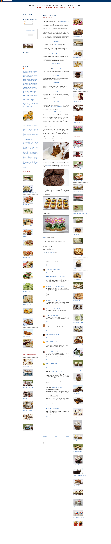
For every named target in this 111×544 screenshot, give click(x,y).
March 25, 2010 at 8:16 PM (54, 341)
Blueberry (32, 126)
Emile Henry (36, 141)
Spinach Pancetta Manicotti (28, 161)
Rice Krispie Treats (35, 157)
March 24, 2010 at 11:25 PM (55, 269)
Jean (47, 260)
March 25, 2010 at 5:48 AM (59, 300)
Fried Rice (36, 143)
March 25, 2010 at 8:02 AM (54, 315)
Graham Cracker (35, 144)
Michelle (47, 315)
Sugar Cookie (35, 161)
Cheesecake (25, 131)
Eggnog (25, 141)
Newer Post (45, 436)
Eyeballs (32, 142)
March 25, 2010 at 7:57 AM (55, 308)
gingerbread (29, 144)
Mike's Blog (56, 91)
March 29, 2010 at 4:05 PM (53, 351)
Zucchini (24, 167)
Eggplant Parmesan (30, 141)
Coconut (35, 135)
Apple (28, 125)
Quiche (30, 156)
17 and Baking (56, 82)
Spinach (36, 159)
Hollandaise (27, 147)
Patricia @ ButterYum (50, 286)
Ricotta (26, 158)
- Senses (56, 63)
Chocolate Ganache (35, 134)
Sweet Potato (27, 162)
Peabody (47, 269)
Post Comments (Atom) (52, 439)
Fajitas (35, 142)
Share (24, 16)
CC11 (47, 363)
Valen (47, 334)
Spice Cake (32, 159)
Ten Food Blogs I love (48, 17)
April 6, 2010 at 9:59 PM (53, 363)
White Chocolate (33, 164)
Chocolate (27, 133)
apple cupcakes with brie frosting (56, 106)
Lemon (30, 148)
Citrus (31, 135)
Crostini (28, 138)
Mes (63, 21)
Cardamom (30, 130)
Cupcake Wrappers (34, 138)
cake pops (57, 44)
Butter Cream (30, 129)
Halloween (31, 146)
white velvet (34, 166)
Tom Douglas (34, 163)
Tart (29, 163)
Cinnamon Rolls (27, 135)
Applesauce (32, 125)
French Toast (31, 143)
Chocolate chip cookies (26, 134)
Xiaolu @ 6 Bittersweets (50, 276)
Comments (27, 23)
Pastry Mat (31, 152)
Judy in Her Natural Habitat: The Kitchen (55, 5)
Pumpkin (25, 156)
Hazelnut (36, 146)
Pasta (27, 152)
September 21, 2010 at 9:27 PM (56, 387)
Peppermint (32, 153)
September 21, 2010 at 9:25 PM (56, 371)
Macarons (35, 148)
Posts (26, 21)
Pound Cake (36, 154)
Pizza (32, 154)
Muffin (32, 151)
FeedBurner (33, 37)
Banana (28, 126)
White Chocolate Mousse (27, 166)
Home (56, 436)
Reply (47, 265)
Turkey (24, 164)
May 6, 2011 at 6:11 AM (56, 408)
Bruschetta (24, 129)
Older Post (67, 436)
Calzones (35, 129)
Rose (29, 158)
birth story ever (50, 26)
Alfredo (24, 125)
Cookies (24, 136)
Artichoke (36, 125)
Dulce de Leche (35, 139)
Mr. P (47, 351)
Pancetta (24, 152)
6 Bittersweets (56, 101)
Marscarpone (25, 149)
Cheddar (35, 130)
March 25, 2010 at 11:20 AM (54, 334)
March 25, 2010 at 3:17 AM (60, 276)
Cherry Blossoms (31, 131)
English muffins (27, 142)
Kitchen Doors (48, 408)
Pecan (28, 153)
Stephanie (48, 308)
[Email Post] (56, 252)
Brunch (35, 128)
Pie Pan (29, 154)
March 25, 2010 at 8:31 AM (55, 325)
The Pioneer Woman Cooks (56, 54)
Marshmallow (32, 149)
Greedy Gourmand (56, 68)
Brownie (30, 128)
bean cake (48, 165)
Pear (25, 153)
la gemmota (48, 325)
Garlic (25, 144)
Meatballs (25, 151)
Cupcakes (27, 140)
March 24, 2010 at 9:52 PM (53, 260)
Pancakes (35, 151)
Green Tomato (27, 146)
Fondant (27, 143)
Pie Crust (25, 154)
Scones (28, 159)
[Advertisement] (77, 534)
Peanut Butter (36, 152)
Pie (35, 153)
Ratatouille (24, 157)
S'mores (33, 158)
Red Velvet (29, 157)
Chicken (36, 131)
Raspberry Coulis (34, 156)
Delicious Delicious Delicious (56, 112)
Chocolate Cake (34, 133)
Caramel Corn (25, 130)
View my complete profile (29, 106)
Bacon (25, 126)
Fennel (24, 143)
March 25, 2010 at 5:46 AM (59, 286)
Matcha (36, 149)
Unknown (47, 341)
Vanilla (28, 164)
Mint (29, 151)
